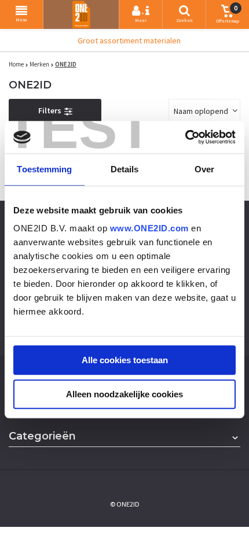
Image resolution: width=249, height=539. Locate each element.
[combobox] (204, 110)
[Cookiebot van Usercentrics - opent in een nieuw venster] (185, 137)
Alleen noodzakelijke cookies (124, 394)
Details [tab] (125, 169)
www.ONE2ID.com (149, 228)
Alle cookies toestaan (125, 360)
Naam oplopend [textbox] (201, 111)
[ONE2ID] (81, 14)
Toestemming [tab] (44, 169)
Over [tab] (204, 169)
